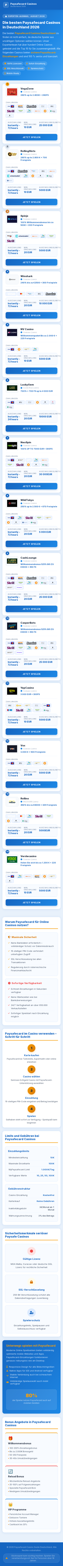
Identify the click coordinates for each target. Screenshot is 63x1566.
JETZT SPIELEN (32, 137)
